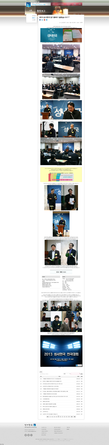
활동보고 (34, 17)
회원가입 (68, 427)
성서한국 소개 (44, 427)
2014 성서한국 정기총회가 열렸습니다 (50, 406)
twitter (28, 435)
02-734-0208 (56, 439)
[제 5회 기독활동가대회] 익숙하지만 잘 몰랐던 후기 (52, 381)
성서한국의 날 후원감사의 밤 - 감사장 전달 (50, 386)
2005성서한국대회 (46, 401)
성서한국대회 (60, 4)
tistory (31, 435)
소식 (74, 4)
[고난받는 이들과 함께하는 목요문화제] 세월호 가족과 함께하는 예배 (55, 391)
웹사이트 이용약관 (57, 427)
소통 (30, 11)
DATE (78, 376)
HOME (74, 14)
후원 (79, 4)
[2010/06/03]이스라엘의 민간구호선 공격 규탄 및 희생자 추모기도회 (55, 396)
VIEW (82, 376)
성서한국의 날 (45, 411)
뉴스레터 (34, 19)
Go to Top (2, 444)
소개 (53, 4)
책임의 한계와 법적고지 (58, 431)
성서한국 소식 (44, 433)
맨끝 (74, 416)
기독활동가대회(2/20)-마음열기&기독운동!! (50, 388)
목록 (41, 371)
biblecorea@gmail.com (32, 431)
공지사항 (34, 15)
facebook (26, 435)
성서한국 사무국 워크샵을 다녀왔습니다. (50, 414)
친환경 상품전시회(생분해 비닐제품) (49, 404)
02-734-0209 (62, 439)
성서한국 (37, 4)
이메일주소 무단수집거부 (58, 433)
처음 (47, 416)
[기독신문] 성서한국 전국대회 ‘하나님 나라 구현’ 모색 (52, 383)
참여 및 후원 (44, 434)
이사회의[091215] (46, 398)
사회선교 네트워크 (45, 431)
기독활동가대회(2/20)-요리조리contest (50, 393)
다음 (71, 416)
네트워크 (68, 4)
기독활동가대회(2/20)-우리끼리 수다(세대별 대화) (52, 378)
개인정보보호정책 (57, 429)
